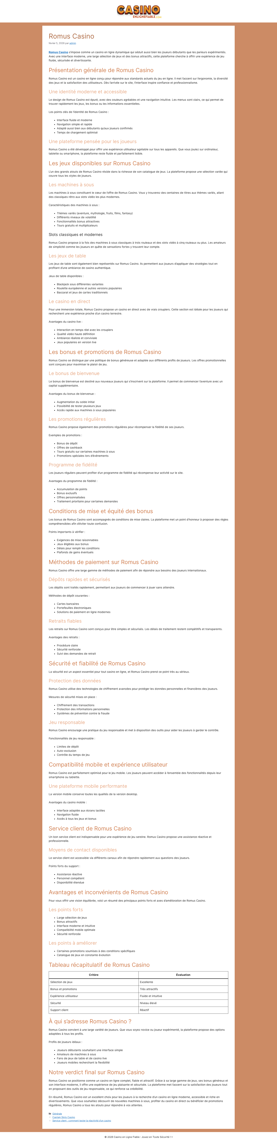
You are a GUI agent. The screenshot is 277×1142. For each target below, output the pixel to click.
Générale (57, 1113)
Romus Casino (58, 52)
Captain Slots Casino (63, 1117)
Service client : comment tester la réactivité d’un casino (81, 1120)
